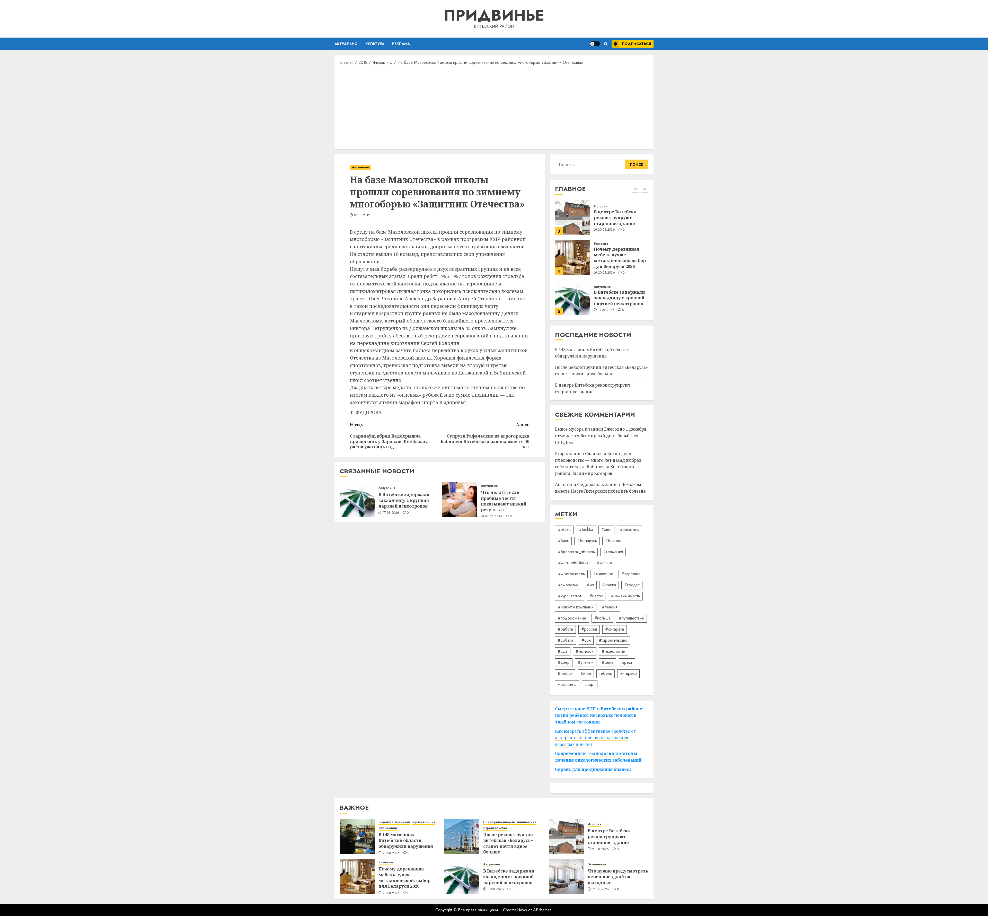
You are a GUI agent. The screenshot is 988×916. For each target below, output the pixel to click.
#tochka (586, 530)
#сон (586, 640)
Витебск (565, 673)
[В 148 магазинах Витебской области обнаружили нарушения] (357, 836)
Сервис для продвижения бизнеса (593, 769)
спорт (590, 684)
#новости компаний (576, 607)
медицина (567, 684)
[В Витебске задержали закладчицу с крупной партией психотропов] (357, 499)
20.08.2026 (606, 230)
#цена (607, 662)
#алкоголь (629, 530)
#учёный (586, 662)
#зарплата (630, 574)
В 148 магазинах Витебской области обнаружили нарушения (405, 840)
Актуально (346, 43)
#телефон (585, 651)
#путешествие (631, 618)
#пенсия (609, 607)
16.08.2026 (600, 889)
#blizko (564, 530)
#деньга (604, 563)
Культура (374, 43)
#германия (613, 552)
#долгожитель (571, 574)
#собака (565, 640)
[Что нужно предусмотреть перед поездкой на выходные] (566, 876)
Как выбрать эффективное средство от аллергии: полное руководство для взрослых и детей (595, 737)
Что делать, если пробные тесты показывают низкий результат (503, 501)
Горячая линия (423, 822)
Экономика (387, 828)
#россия (589, 629)
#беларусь (587, 541)
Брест (627, 662)
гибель (605, 673)
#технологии (613, 651)
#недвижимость (625, 596)
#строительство (613, 640)
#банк (563, 541)
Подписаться (636, 43)
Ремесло (601, 244)
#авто (606, 530)
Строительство (495, 828)
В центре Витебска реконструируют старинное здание (615, 217)
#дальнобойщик (573, 563)
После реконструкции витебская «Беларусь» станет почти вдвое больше (601, 370)
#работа (565, 629)
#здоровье (568, 585)
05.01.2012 (362, 215)
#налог (596, 596)
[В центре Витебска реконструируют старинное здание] (572, 217)
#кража (609, 585)
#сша (563, 651)
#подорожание (572, 618)
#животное (603, 574)
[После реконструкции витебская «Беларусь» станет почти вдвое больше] (461, 836)
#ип (590, 585)
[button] (606, 44)
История (600, 206)
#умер (564, 662)
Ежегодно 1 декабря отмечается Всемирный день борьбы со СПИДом (600, 435)
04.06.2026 (493, 517)
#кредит (632, 585)
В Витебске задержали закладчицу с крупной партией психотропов (403, 500)
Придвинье (494, 15)
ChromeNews (515, 910)
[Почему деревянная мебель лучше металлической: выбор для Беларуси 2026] (572, 257)
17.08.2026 (391, 513)
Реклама (401, 43)
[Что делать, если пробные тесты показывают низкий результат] (459, 499)
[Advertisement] (494, 107)
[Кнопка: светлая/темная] (595, 43)
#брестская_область (576, 552)
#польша (602, 618)
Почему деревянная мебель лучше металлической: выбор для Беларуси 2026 (620, 257)
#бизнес (613, 541)
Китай (586, 673)
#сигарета (614, 629)
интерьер (628, 673)
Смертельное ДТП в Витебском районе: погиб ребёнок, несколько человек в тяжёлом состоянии (599, 715)
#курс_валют (569, 596)
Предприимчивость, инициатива (509, 822)
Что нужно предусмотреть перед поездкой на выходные (618, 876)
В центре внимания (394, 822)
